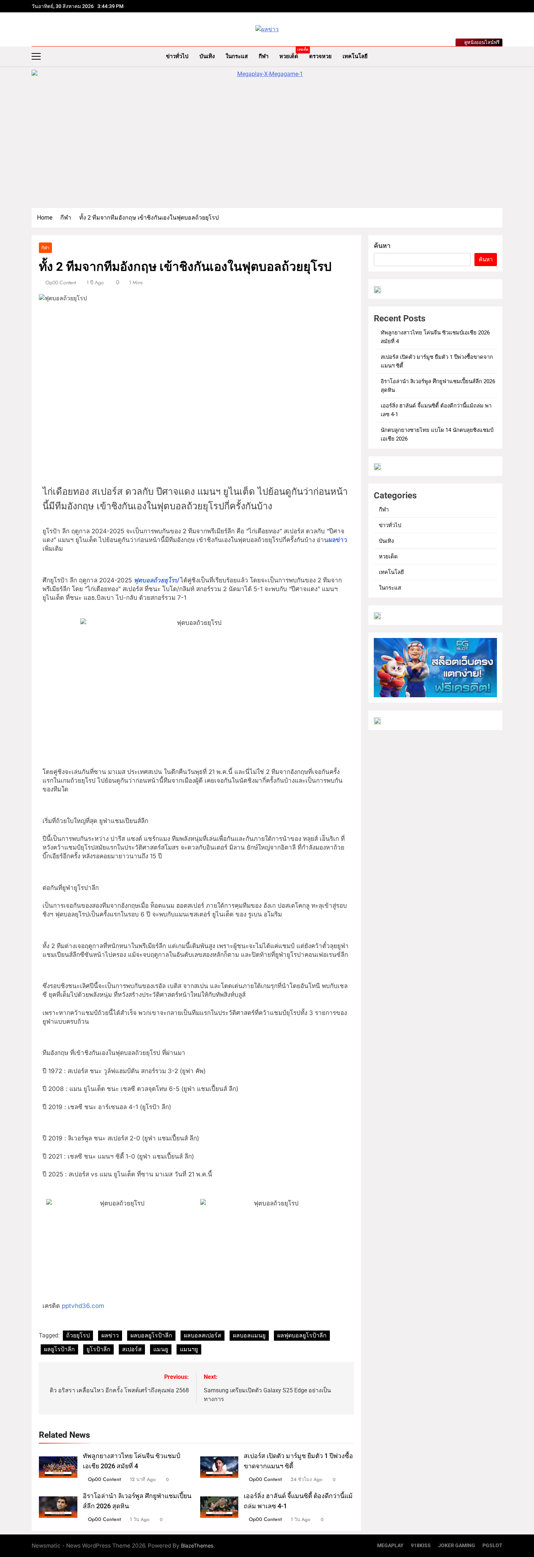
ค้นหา (382, 245)
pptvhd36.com (83, 1305)
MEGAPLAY (390, 1545)
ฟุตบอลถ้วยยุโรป (156, 580)
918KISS (421, 1545)
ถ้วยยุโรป (78, 1335)
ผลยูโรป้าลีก (59, 1349)
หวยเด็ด (291, 54)
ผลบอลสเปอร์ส (202, 1335)
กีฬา (263, 56)
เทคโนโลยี (355, 56)
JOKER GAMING (456, 1545)
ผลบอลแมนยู (249, 1335)
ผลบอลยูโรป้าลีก (151, 1335)
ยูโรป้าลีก (98, 1349)
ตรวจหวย (320, 56)
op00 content (60, 282)
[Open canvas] (36, 56)
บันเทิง (207, 56)
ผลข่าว (337, 539)
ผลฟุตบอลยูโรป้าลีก (302, 1335)
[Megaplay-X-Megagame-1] (267, 135)
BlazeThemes (197, 1545)
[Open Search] (500, 56)
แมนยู (160, 1349)
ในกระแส (237, 56)
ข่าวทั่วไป (177, 56)
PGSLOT (492, 1545)
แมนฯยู (189, 1349)
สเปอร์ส (132, 1349)
